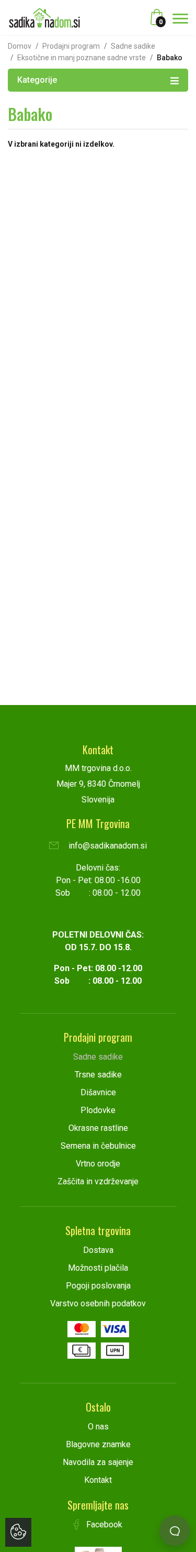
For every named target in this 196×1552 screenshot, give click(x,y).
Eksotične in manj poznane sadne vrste (81, 57)
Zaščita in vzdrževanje (98, 1181)
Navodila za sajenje (98, 1462)
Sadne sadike (133, 46)
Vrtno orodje (98, 1164)
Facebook (103, 1524)
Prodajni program (71, 46)
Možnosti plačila (98, 1268)
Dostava (98, 1250)
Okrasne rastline (98, 1128)
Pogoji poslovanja (98, 1286)
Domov (19, 46)
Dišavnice (98, 1092)
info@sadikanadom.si (106, 846)
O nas (98, 1427)
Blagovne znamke (98, 1444)
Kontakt (98, 1480)
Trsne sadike (98, 1075)
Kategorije (37, 80)
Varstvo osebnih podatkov (98, 1303)
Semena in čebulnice (98, 1146)
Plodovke (98, 1110)
